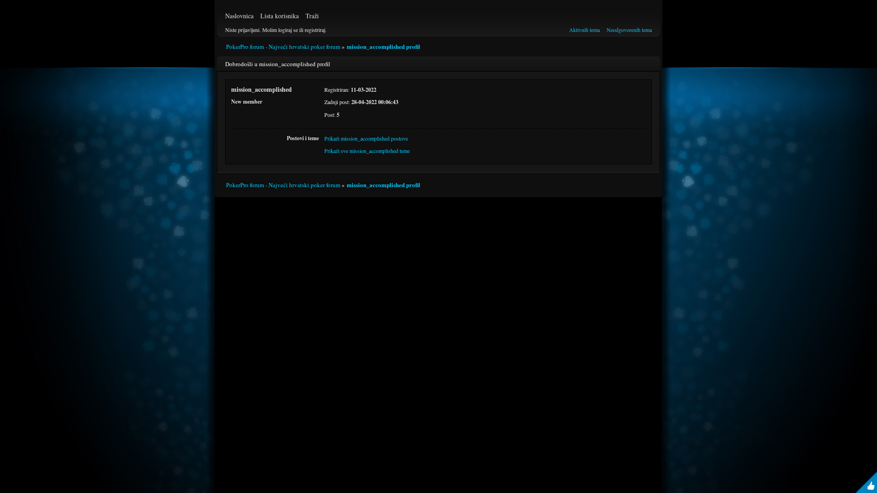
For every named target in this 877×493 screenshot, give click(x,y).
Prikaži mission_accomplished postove (366, 138)
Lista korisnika (279, 15)
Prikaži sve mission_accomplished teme (367, 150)
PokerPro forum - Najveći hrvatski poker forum (283, 46)
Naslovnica (239, 15)
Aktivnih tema (584, 29)
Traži (312, 15)
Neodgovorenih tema (629, 29)
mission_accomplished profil (383, 46)
